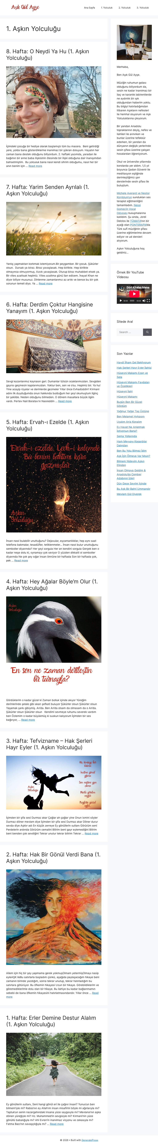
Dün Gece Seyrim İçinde (131, 483)
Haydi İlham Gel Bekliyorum (134, 362)
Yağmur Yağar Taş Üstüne (133, 411)
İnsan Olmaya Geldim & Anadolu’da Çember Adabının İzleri (131, 474)
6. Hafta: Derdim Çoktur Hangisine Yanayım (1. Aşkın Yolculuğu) (49, 307)
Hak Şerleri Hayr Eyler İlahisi (134, 367)
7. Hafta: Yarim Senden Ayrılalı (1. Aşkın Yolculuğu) (47, 190)
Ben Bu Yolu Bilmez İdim (132, 450)
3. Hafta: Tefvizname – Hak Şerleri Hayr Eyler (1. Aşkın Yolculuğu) (49, 743)
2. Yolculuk (125, 7)
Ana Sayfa (89, 7)
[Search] (147, 332)
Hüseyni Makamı (127, 396)
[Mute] (144, 300)
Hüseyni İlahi (125, 391)
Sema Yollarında (127, 436)
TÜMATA (135, 220)
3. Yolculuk (143, 7)
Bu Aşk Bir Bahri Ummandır (133, 488)
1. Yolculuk (106, 7)
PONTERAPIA (138, 224)
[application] (134, 294)
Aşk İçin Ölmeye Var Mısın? (133, 456)
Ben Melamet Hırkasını (131, 416)
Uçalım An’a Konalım (129, 421)
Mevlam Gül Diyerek (129, 494)
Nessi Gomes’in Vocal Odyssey (129, 209)
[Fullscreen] (148, 300)
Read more (35, 166)
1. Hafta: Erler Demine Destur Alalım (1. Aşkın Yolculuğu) (51, 1020)
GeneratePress (90, 1140)
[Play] (120, 300)
